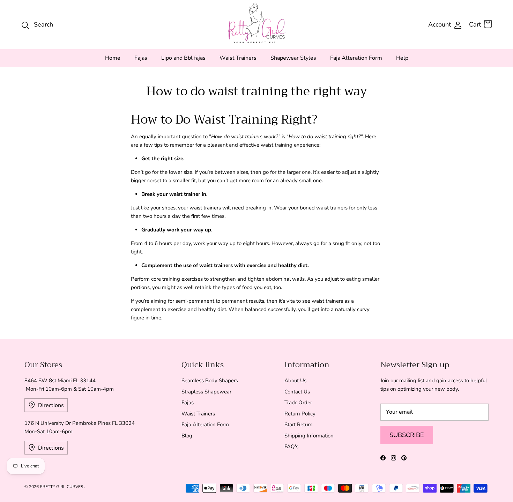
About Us (295, 380)
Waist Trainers (238, 58)
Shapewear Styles (293, 58)
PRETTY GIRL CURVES (62, 486)
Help (402, 58)
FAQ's (291, 446)
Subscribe (406, 435)
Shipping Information (309, 435)
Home (112, 58)
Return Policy (299, 413)
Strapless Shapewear (206, 391)
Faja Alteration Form (356, 58)
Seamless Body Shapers (209, 380)
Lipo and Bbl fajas (183, 58)
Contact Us (297, 391)
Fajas (140, 58)
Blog (186, 435)
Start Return (298, 424)
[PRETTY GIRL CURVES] (256, 23)
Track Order (298, 402)
